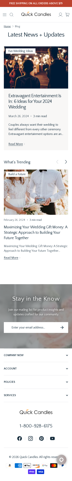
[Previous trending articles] (57, 162)
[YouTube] (52, 438)
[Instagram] (30, 438)
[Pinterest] (41, 438)
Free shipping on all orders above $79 (36, 3)
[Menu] (4, 14)
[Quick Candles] (36, 14)
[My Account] (60, 14)
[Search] (11, 14)
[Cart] (67, 14)
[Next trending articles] (66, 162)
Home (7, 26)
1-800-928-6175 (36, 426)
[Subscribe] (62, 327)
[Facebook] (19, 438)
